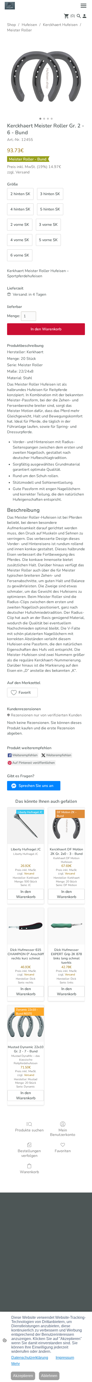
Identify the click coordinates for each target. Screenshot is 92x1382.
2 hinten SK (20, 194)
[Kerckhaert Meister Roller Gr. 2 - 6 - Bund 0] (46, 76)
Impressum (65, 1358)
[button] (79, 16)
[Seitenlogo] (10, 5)
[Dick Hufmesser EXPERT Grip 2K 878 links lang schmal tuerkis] (66, 926)
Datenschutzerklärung (29, 1358)
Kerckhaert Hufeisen (60, 24)
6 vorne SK (19, 255)
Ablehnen (49, 1376)
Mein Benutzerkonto (62, 1132)
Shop (11, 24)
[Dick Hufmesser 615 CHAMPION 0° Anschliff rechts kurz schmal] (25, 926)
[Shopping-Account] (84, 16)
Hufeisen (29, 24)
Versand (22, 172)
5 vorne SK (48, 240)
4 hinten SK (20, 209)
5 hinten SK (50, 209)
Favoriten (63, 1150)
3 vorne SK (48, 224)
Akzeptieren (23, 1376)
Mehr (15, 1364)
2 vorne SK (19, 224)
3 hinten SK (50, 194)
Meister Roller (19, 30)
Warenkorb (29, 1171)
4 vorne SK (19, 240)
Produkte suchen (29, 1130)
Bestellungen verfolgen (29, 1153)
